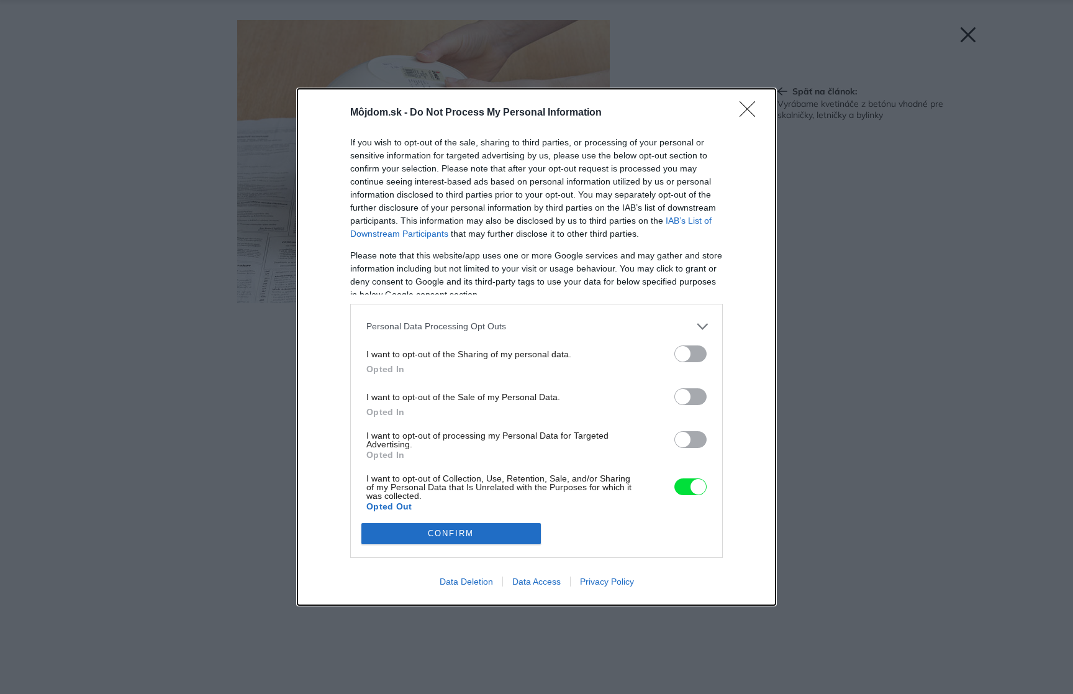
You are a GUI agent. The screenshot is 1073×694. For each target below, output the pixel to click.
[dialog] (536, 347)
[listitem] (536, 326)
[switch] (690, 353)
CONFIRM (451, 533)
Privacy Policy (607, 582)
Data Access (536, 582)
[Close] (751, 113)
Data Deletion (466, 582)
